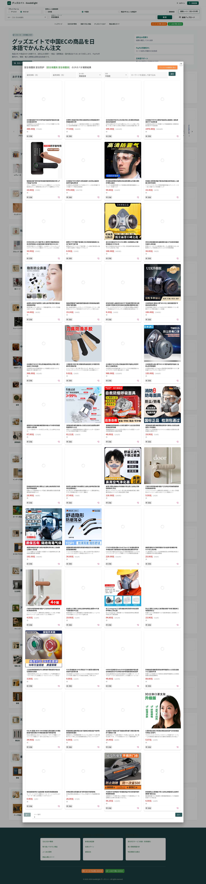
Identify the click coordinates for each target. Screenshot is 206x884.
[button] (43, 110)
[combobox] (90, 75)
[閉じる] (181, 63)
